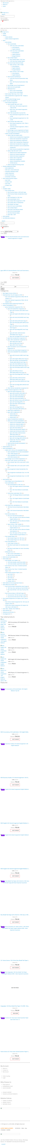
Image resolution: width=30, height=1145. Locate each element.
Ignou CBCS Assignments (14, 412)
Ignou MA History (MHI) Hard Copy (18, 365)
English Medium (16, 49)
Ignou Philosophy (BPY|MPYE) (17, 408)
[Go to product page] (4, 624)
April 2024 (7, 180)
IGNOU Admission (9, 173)
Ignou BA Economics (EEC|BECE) (17, 393)
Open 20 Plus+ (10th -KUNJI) (16, 64)
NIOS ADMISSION (9, 168)
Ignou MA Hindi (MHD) (15, 427)
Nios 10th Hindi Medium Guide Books (19, 489)
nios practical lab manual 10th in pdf (17, 596)
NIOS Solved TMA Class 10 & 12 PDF (14, 94)
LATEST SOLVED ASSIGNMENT (10, 101)
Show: (2, 233)
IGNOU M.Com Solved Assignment (18, 152)
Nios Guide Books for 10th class (15, 484)
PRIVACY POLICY (7, 1102)
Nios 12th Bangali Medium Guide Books (19, 495)
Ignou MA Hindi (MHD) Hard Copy (18, 364)
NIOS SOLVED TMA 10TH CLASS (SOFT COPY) (18, 462)
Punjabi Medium (16, 69)
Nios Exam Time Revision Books (15, 209)
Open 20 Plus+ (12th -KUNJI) (16, 71)
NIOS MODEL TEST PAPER (11, 560)
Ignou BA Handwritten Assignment (16, 308)
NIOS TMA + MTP (12, 214)
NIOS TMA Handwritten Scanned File (16, 113)
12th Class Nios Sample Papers (17, 61)
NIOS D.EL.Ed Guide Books (14, 87)
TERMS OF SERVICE (7, 1100)
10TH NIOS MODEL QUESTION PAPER (16, 562)
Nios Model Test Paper (13, 204)
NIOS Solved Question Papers (10, 178)
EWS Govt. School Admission (12, 169)
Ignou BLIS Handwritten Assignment (16, 338)
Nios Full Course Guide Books (15, 206)
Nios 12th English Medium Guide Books (19, 498)
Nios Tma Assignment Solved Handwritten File (16, 469)
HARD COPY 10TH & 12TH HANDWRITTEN (15, 450)
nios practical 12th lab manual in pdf (17, 595)
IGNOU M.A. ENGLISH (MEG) (16, 424)
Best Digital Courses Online (9, 293)
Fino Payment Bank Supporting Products (12, 303)
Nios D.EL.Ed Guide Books (14, 211)
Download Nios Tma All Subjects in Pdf (12, 295)
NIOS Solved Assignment (11, 102)
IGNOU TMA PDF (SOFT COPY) (15, 151)
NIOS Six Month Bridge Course (12, 99)
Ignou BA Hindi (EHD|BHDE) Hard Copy (19, 317)
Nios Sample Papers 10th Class (17, 59)
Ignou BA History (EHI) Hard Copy (18, 320)
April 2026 (10, 577)
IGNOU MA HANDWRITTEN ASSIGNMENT (17, 352)
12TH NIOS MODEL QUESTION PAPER (16, 564)
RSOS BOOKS (6, 216)
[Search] (16, 16)
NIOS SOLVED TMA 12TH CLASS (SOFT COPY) (18, 465)
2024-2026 (11, 218)
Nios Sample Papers (12, 57)
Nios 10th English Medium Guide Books (19, 486)
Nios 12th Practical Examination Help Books (18, 510)
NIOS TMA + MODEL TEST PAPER (11, 608)
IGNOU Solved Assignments (12, 38)
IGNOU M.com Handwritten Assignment (19, 137)
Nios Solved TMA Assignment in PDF (16, 201)
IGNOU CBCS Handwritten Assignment (19, 142)
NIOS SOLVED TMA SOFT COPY (15, 104)
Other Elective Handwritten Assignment (19, 149)
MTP (4, 187)
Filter (2, 288)
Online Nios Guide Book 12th (15, 493)
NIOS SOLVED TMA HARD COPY (15, 121)
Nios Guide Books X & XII (13, 199)
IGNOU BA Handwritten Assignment (18, 140)
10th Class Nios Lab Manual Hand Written (18, 588)
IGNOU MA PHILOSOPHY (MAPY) (17, 429)
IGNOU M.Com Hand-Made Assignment (17, 350)
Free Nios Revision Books (14, 213)
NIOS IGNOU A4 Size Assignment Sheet (12, 583)
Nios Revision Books (10, 514)
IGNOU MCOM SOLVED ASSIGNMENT (16, 443)
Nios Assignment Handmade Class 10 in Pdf (18, 472)
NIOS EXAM (5, 558)
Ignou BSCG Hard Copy (15, 345)
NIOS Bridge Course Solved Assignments (15, 458)
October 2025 (8, 185)
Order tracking (6, 1076)
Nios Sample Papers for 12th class (16, 539)
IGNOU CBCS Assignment (16, 157)
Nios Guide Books (12, 44)
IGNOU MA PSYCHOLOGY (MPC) (17, 431)
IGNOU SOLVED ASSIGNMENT (12, 133)
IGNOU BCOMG (13, 415)
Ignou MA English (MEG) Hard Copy (18, 358)
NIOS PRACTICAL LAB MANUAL (12, 505)
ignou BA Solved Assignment (14, 391)
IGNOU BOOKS (8, 37)
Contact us (5, 1070)
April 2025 (7, 183)
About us (5, 1068)
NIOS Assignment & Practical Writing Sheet (18, 132)
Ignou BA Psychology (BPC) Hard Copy (19, 329)
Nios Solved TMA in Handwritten (15, 202)
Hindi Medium (15, 47)
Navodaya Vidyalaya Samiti (11, 171)
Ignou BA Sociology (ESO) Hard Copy (18, 336)
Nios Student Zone (9, 190)
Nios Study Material (10, 541)
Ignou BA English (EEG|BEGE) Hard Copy (19, 314)
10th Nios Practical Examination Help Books (18, 507)
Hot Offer (5, 218)
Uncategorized (6, 614)
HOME (4, 33)
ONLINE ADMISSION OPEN (9, 166)
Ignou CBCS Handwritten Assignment (17, 339)
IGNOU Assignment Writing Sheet (16, 164)
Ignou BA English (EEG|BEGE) (17, 395)
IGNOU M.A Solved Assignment (17, 154)
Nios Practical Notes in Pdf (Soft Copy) (17, 192)
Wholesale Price (11, 88)
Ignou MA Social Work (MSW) (17, 436)
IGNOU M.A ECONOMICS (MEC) (17, 422)
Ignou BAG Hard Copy (15, 341)
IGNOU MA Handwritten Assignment (19, 138)
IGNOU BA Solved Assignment (17, 156)
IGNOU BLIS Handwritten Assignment (19, 144)
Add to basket (15, 277)
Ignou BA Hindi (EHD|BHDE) (16, 396)
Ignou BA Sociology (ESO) (16, 407)
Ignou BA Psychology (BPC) (16, 402)
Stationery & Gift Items (8, 612)
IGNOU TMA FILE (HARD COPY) (15, 135)
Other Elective (11, 445)
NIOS (4, 40)
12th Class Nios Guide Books (17, 51)
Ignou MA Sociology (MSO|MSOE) (18, 438)
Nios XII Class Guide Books (16, 92)
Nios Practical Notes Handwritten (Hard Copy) (16, 586)
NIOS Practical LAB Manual (14, 76)
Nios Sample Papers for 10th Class (16, 538)
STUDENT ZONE (7, 188)
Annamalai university (10, 176)
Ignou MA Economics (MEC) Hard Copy (19, 355)
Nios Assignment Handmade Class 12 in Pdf (18, 476)
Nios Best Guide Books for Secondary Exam (18, 545)
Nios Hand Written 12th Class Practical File (18, 589)
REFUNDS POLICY (7, 1104)
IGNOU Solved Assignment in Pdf (13, 389)
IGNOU (4, 35)
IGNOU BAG (13, 414)
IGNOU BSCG (13, 417)
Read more (15, 1013)
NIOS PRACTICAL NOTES (9, 584)
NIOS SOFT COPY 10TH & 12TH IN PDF (14, 460)
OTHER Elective (13, 163)
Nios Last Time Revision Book (15, 515)
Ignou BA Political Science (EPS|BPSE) (19, 400)
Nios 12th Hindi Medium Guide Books (19, 502)
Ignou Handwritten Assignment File (13, 307)
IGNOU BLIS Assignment (16, 159)
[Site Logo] (5, 12)
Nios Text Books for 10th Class (15, 197)
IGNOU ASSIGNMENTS (8, 305)
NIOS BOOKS (8, 42)
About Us (5, 4)
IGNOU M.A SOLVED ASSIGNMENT (16, 420)
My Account (6, 2)
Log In (4, 6)
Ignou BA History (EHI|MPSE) (17, 398)
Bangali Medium (16, 56)
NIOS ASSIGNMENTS (8, 448)
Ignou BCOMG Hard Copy (16, 343)
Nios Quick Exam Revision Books (15, 63)
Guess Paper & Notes (13, 543)
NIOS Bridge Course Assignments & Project (18, 130)
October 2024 (8, 182)
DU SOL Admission (9, 175)
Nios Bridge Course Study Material (16, 85)
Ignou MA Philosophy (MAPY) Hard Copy (19, 367)
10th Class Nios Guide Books (17, 45)
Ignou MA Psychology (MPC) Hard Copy (19, 374)
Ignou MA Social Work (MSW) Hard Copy (19, 381)
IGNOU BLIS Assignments (14, 410)
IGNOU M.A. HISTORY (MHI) (16, 426)
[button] (3, 14)
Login (4, 1077)
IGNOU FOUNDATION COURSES (17, 161)
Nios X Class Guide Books (16, 90)
